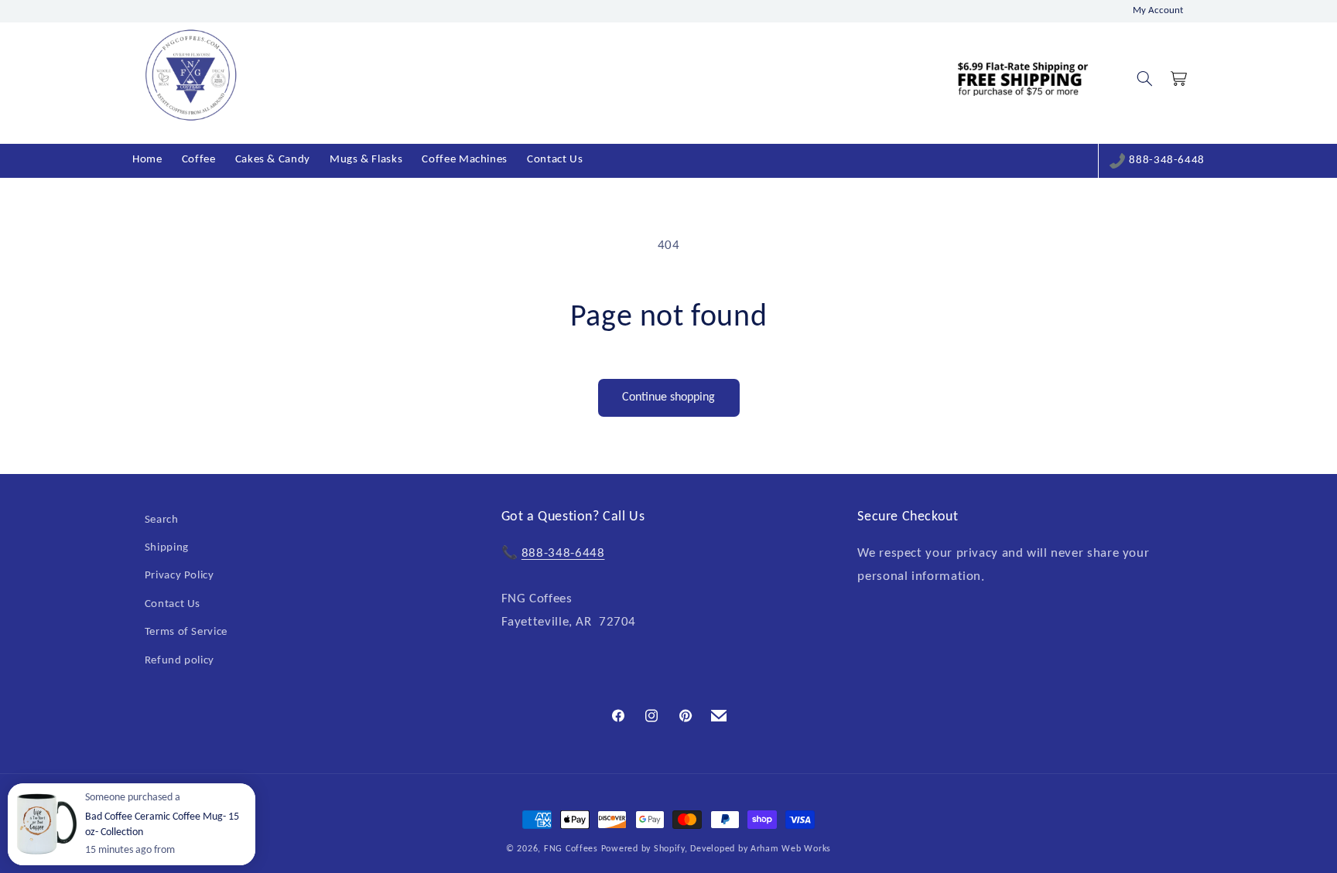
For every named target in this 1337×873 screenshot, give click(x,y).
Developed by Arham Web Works (760, 849)
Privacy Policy (179, 576)
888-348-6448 (1167, 160)
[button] (1144, 79)
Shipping (167, 548)
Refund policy (179, 661)
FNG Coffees (571, 849)
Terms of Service (186, 632)
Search (162, 520)
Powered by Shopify (643, 849)
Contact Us (172, 604)
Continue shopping (668, 397)
